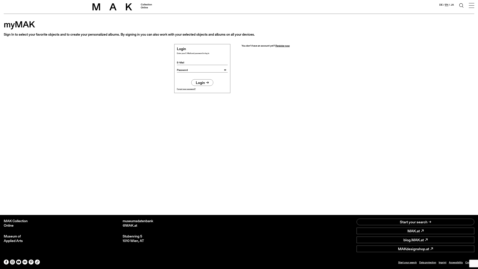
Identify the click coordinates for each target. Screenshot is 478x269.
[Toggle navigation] (471, 6)
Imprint (442, 262)
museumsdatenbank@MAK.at (138, 223)
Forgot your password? (186, 89)
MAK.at (413, 231)
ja (452, 4)
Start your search (413, 222)
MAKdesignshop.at (413, 248)
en (446, 4)
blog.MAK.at (413, 239)
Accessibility (456, 262)
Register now (282, 45)
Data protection (427, 262)
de (441, 4)
